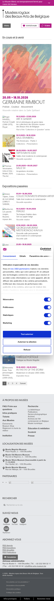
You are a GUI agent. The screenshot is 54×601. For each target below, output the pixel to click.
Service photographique (37, 414)
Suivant (23, 383)
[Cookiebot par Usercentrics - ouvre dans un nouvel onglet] (40, 249)
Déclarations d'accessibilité (15, 585)
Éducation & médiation (39, 428)
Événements (7, 423)
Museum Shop (8, 426)
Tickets (47, 26)
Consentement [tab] (9, 256)
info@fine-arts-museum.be (35, 566)
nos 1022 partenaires (20, 269)
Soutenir (32, 432)
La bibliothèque (34, 409)
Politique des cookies (13, 592)
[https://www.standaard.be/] (41, 486)
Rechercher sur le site (4, 505)
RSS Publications (9, 552)
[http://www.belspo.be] (3, 482)
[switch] (47, 307)
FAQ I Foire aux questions (10, 408)
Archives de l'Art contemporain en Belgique (38, 420)
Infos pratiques (10, 412)
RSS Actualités (8, 550)
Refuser (27, 350)
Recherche (33, 406)
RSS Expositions (9, 548)
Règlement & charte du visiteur (12, 429)
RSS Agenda (8, 545)
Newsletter (11, 557)
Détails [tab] (23, 256)
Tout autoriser (27, 334)
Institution (7, 435)
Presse (31, 435)
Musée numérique (35, 423)
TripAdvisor (6, 532)
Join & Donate (31, 26)
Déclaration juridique (13, 589)
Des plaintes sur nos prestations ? (17, 582)
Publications (32, 412)
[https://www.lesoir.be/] (19, 483)
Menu (6, 26)
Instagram (23, 524)
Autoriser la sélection (27, 342)
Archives (31, 416)
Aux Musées (8, 420)
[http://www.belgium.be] (6, 482)
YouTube (15, 524)
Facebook (6, 524)
